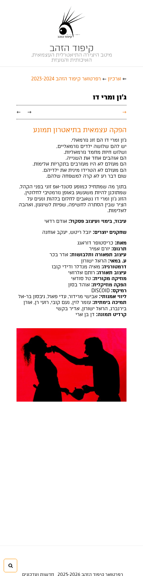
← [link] (18, 112)
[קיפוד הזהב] (71, 22)
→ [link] (29, 112)
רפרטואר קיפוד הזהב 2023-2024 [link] (66, 78)
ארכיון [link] (114, 78)
